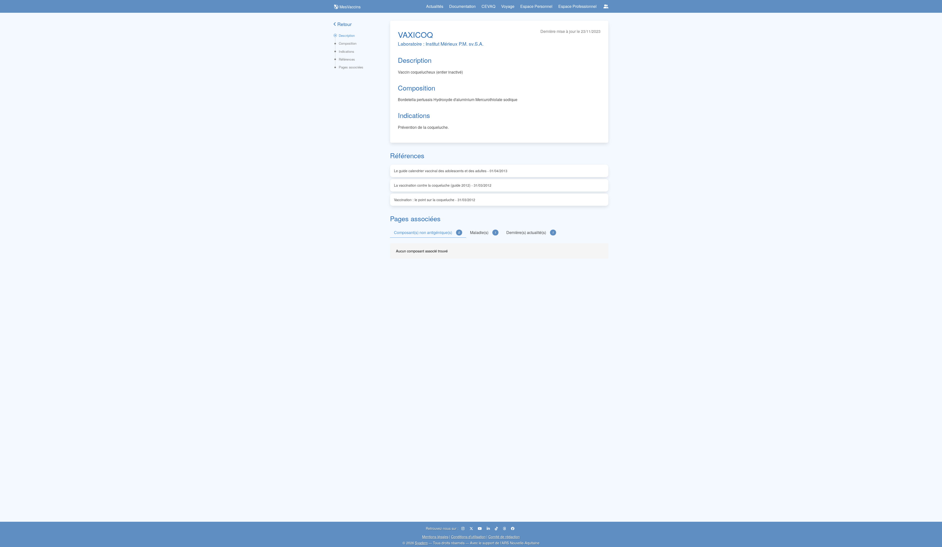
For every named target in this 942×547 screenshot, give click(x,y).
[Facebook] (512, 528)
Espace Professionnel (577, 6)
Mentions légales (435, 536)
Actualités (434, 6)
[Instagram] (463, 528)
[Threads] (505, 528)
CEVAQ (488, 6)
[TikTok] (497, 528)
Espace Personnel (536, 6)
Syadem (421, 542)
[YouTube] (480, 528)
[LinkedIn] (489, 528)
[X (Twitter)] (472, 528)
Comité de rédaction (504, 536)
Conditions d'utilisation (468, 536)
